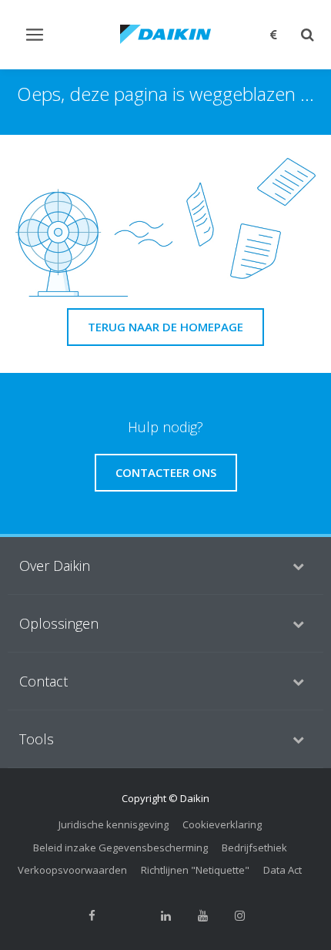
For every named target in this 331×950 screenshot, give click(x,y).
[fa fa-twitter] (128, 916)
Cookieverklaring (222, 824)
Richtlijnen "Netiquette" (195, 870)
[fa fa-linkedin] (165, 916)
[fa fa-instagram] (239, 916)
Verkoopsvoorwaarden (72, 870)
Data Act (282, 870)
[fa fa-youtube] (202, 916)
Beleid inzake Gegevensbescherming (120, 847)
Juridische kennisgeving (114, 824)
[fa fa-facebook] (91, 916)
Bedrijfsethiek (254, 847)
